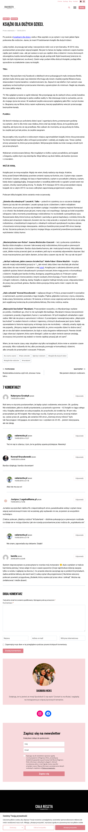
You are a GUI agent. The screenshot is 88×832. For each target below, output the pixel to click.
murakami (26, 360)
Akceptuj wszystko (70, 827)
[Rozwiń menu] (74, 7)
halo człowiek (24, 356)
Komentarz (8, 603)
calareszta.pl (21, 435)
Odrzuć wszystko (40, 827)
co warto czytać (10, 356)
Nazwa (7, 638)
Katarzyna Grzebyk (20, 395)
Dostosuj (13, 827)
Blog (70, 1)
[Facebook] (80, 1)
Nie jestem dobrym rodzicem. (72, 371)
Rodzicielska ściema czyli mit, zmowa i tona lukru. (21, 372)
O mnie (60, 1)
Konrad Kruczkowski (21, 456)
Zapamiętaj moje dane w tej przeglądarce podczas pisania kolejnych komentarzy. (36, 644)
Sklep (82, 8)
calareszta (11, 31)
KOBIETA (6, 19)
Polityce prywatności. (48, 768)
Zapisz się (44, 773)
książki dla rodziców (11, 360)
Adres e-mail (37, 638)
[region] (44, 822)
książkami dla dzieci (22, 37)
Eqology (65, 1)
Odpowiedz (80, 396)
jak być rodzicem (39, 356)
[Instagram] (83, 1)
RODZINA (14, 19)
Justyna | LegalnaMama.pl (24, 499)
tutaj (42, 267)
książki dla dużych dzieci (57, 356)
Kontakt (75, 1)
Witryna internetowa (69, 638)
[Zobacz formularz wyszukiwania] (69, 7)
